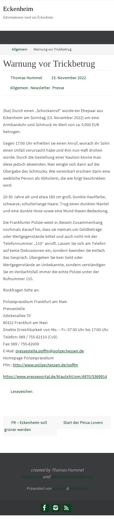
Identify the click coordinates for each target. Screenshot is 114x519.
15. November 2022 (68, 77)
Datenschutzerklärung (72, 472)
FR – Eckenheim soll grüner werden (25, 421)
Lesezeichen (22, 388)
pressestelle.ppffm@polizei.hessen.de (50, 348)
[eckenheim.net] (56, 503)
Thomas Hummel (26, 77)
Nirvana (58, 484)
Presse (58, 86)
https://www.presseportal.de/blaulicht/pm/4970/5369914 (55, 373)
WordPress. (79, 484)
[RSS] (67, 503)
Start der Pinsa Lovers (83, 418)
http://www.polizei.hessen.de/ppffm (45, 362)
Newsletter (40, 86)
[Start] (4, 49)
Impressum (31, 472)
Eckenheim (18, 8)
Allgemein (19, 49)
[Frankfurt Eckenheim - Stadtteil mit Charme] (45, 503)
